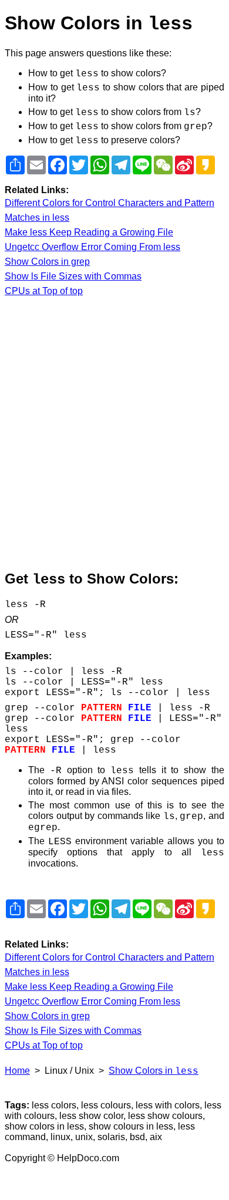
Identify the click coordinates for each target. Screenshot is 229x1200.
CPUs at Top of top (44, 291)
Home (17, 1071)
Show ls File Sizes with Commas (73, 276)
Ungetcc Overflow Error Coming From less (92, 247)
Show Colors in (153, 1071)
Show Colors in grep (47, 262)
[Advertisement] (114, 433)
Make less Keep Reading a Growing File (89, 232)
